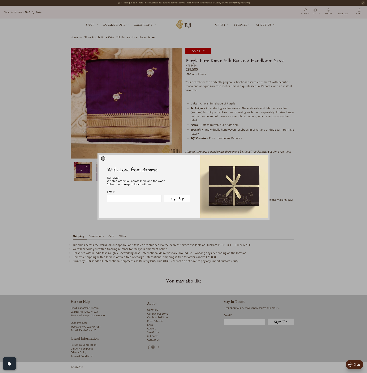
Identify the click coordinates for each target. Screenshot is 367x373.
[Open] (9, 363)
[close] (103, 158)
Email (111, 192)
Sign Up (177, 198)
